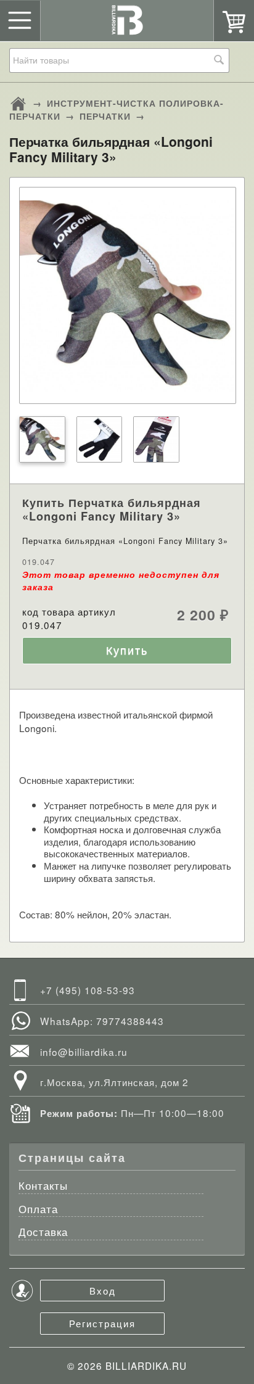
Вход (102, 1290)
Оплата (38, 1209)
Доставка (43, 1232)
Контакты (43, 1186)
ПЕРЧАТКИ (105, 116)
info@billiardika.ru (84, 1051)
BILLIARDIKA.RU (146, 1365)
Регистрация (102, 1323)
